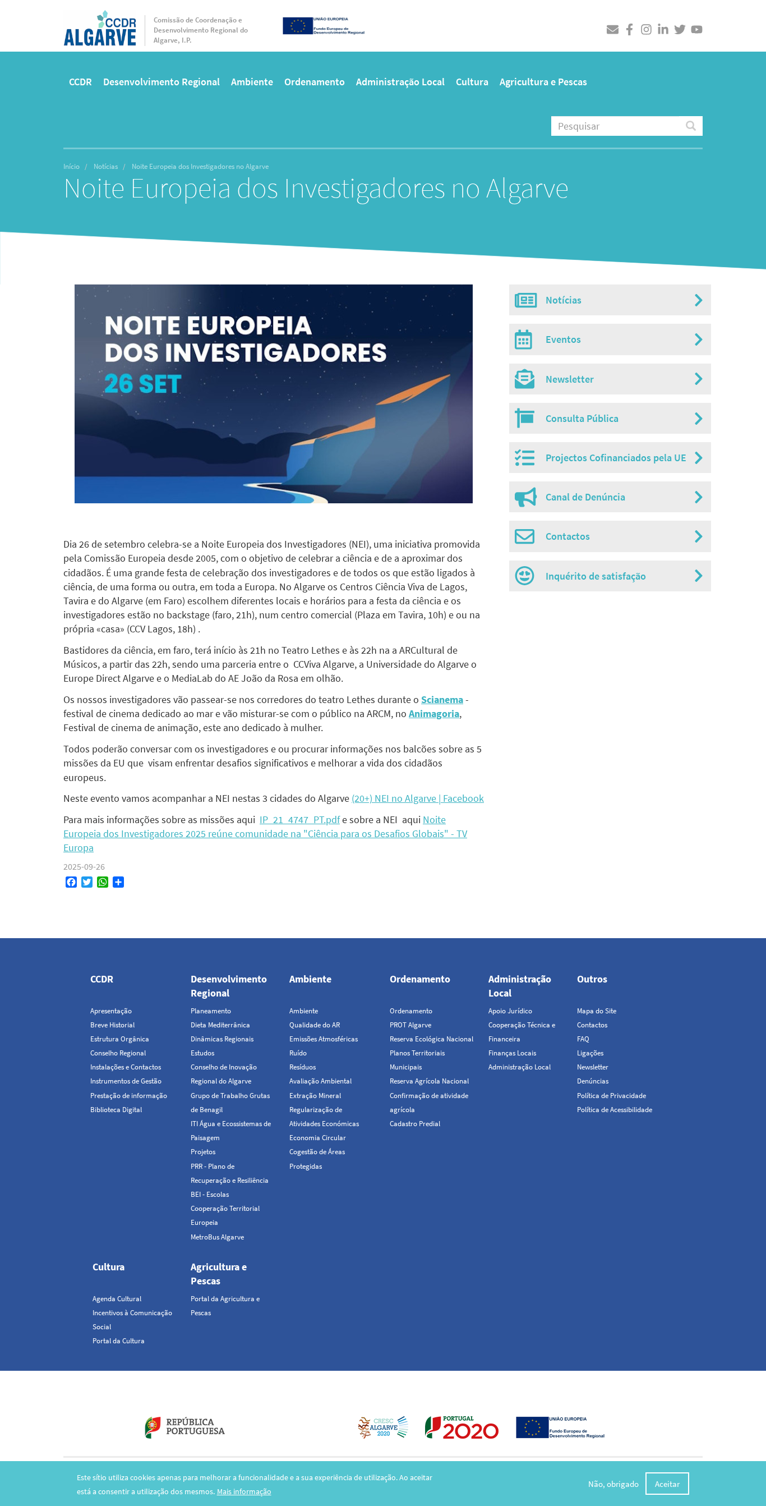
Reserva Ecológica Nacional (431, 1039)
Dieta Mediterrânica (220, 1025)
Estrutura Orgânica (119, 1039)
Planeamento (211, 1011)
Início (71, 166)
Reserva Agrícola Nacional (429, 1081)
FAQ (583, 1039)
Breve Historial (112, 1025)
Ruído (298, 1053)
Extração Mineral (315, 1095)
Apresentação (111, 1011)
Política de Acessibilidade (614, 1109)
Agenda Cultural (117, 1298)
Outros (592, 978)
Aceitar (667, 1483)
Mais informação (244, 1491)
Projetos (203, 1151)
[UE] (323, 24)
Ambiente (252, 81)
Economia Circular (317, 1137)
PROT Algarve (410, 1025)
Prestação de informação (128, 1095)
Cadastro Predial (415, 1123)
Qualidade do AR (314, 1025)
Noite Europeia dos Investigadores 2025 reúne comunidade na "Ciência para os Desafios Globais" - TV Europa (265, 833)
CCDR (80, 81)
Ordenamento (314, 81)
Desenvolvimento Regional (161, 81)
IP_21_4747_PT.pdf (300, 819)
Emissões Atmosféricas (323, 1039)
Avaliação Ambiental (320, 1081)
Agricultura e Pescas (543, 81)
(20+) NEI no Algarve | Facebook (418, 798)
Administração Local (400, 81)
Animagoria (434, 713)
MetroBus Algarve (217, 1237)
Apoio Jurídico (510, 1011)
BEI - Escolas (210, 1194)
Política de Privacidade (611, 1095)
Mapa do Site (596, 1011)
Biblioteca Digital (116, 1109)
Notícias (106, 166)
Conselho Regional (118, 1053)
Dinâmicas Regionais (222, 1039)
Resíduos (302, 1067)
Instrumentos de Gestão (125, 1081)
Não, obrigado (613, 1483)
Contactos (592, 1025)
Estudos (202, 1053)
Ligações (590, 1053)
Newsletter (592, 1067)
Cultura (472, 81)
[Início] (99, 25)
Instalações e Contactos (125, 1067)
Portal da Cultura (119, 1341)
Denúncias (592, 1081)
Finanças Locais (512, 1053)
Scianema (442, 699)
